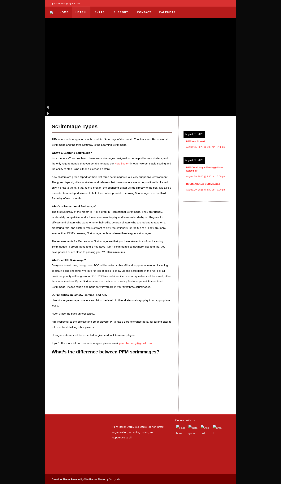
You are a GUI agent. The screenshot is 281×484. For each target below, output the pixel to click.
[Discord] (205, 430)
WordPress (90, 479)
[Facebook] (181, 430)
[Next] (226, 122)
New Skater (122, 163)
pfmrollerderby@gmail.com (135, 343)
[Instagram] (193, 430)
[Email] (218, 430)
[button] (140, 107)
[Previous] (188, 122)
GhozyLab (114, 479)
